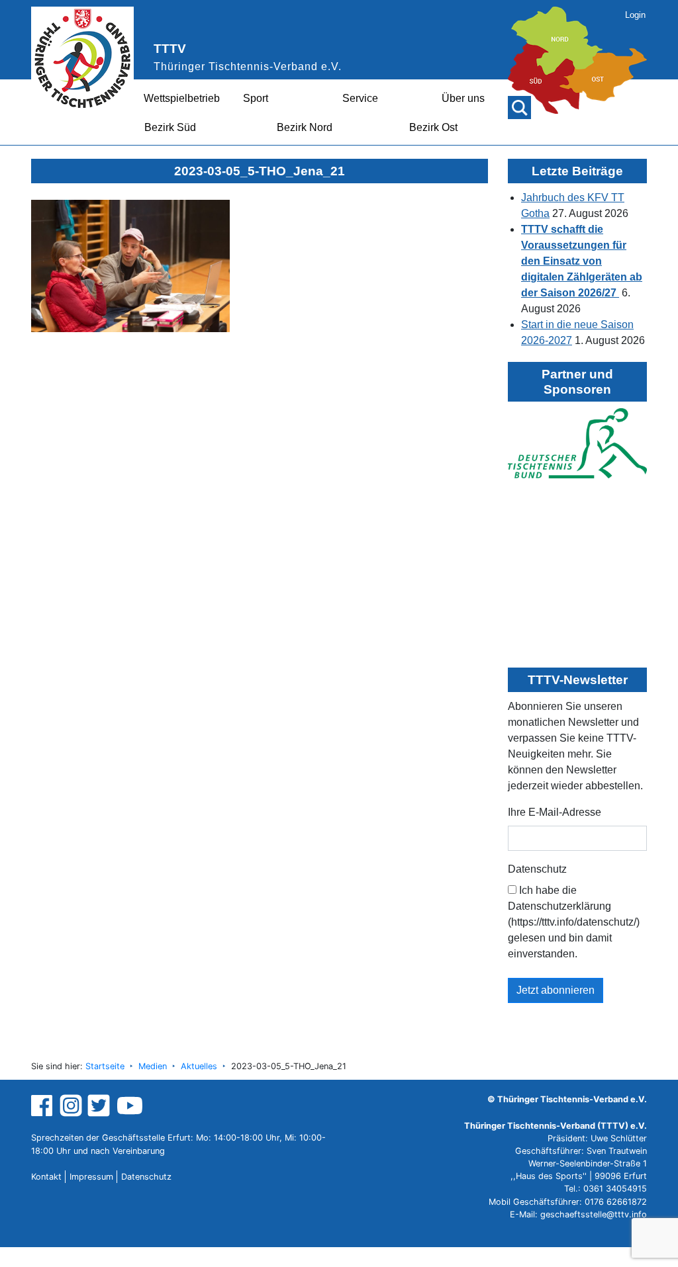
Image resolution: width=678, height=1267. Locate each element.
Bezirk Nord (304, 127)
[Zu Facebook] (43, 1105)
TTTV (170, 49)
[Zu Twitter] (100, 1105)
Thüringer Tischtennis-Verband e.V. (248, 66)
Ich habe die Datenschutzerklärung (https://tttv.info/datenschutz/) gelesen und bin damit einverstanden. (574, 922)
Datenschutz (537, 869)
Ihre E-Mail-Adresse (554, 812)
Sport (255, 98)
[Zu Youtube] (129, 1105)
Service (360, 98)
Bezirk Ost (433, 127)
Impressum (91, 1177)
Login (635, 15)
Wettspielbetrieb (182, 98)
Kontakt (46, 1177)
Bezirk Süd (170, 127)
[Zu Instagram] (70, 1105)
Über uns (463, 98)
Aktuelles (199, 1066)
